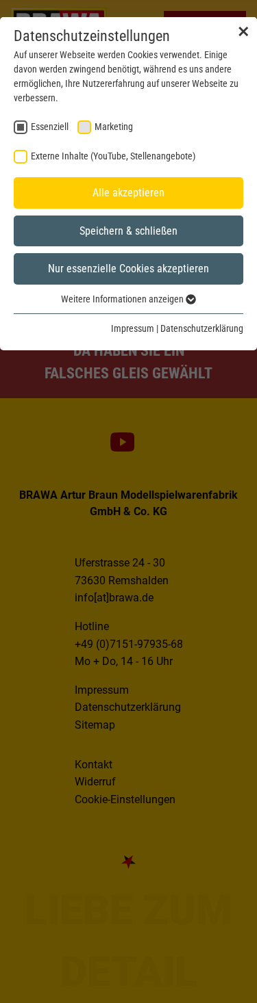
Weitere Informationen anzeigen (123, 299)
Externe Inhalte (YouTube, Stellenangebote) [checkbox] (113, 156)
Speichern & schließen (128, 230)
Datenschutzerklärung (201, 328)
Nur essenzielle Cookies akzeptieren (128, 268)
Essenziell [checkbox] (50, 126)
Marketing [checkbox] (114, 126)
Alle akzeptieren (128, 192)
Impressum (132, 328)
